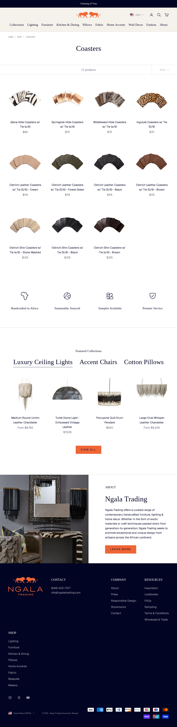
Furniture (47, 24)
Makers (12, 685)
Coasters (30, 37)
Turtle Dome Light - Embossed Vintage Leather (67, 422)
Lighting (32, 24)
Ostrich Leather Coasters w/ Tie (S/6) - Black (109, 187)
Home (10, 37)
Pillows (87, 24)
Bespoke (13, 679)
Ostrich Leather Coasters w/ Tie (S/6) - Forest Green (67, 187)
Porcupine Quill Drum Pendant (109, 420)
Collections (17, 24)
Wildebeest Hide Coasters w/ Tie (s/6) (109, 124)
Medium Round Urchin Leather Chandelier (25, 420)
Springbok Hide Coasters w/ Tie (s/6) (67, 124)
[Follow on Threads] (19, 697)
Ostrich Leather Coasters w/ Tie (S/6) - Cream (25, 187)
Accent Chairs (98, 361)
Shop (19, 37)
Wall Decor (136, 24)
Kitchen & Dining (68, 24)
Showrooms (118, 607)
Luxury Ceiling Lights (43, 361)
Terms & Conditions (157, 613)
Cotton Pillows (144, 361)
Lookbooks (151, 594)
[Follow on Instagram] (10, 697)
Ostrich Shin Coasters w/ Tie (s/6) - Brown (109, 250)
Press (114, 594)
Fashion (151, 24)
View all (88, 449)
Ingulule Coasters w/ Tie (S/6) (152, 124)
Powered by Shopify (70, 713)
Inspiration (151, 588)
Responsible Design (123, 601)
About (163, 24)
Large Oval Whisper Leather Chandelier (151, 420)
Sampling (151, 607)
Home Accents (116, 24)
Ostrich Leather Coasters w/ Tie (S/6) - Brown (152, 187)
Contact (116, 613)
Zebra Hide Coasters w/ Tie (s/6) (25, 124)
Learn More (120, 549)
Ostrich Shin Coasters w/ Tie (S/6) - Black (67, 250)
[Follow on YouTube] (28, 697)
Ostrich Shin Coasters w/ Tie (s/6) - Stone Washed (25, 250)
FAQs (148, 601)
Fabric (99, 24)
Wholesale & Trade (156, 619)
